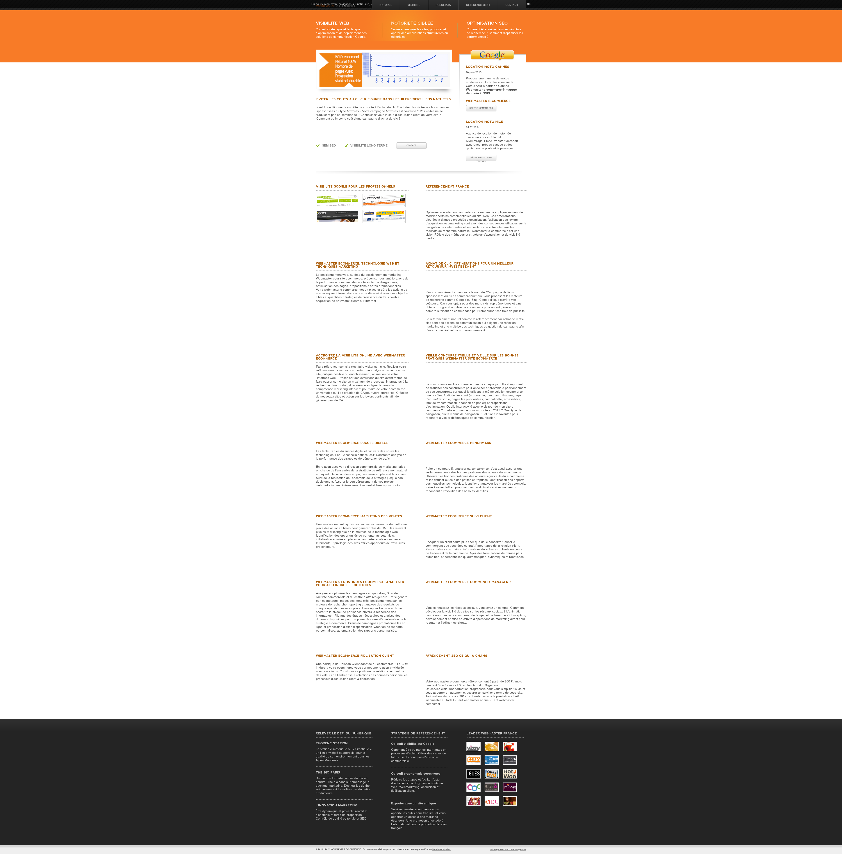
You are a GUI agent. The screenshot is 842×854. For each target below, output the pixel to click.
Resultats (443, 5)
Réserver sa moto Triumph (481, 159)
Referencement (478, 5)
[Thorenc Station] (332, 743)
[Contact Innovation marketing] (337, 805)
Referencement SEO (481, 108)
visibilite (413, 5)
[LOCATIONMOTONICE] (484, 122)
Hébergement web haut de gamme (508, 849)
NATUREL (386, 5)
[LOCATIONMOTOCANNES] (487, 66)
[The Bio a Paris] (328, 772)
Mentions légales (441, 849)
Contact (511, 5)
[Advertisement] (369, 127)
